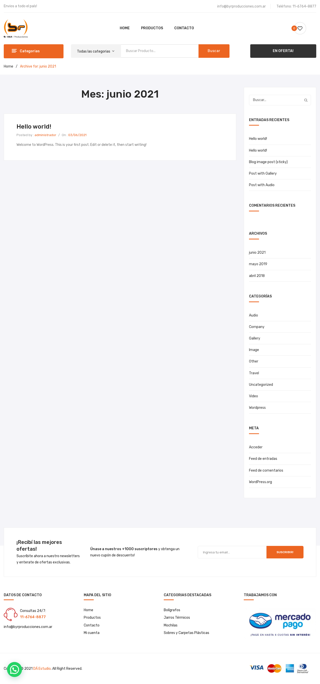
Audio (253, 315)
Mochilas (171, 625)
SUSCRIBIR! (284, 552)
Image (254, 350)
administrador (45, 135)
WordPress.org (260, 482)
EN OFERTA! (283, 51)
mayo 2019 (258, 264)
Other (253, 361)
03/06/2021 (77, 135)
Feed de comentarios (266, 470)
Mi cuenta (92, 633)
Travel (254, 373)
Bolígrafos (172, 610)
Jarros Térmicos (177, 617)
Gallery (254, 338)
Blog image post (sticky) (268, 162)
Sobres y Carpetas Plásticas (186, 633)
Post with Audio (261, 185)
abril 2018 (257, 276)
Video (253, 396)
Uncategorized (261, 385)
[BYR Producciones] (16, 28)
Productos (92, 617)
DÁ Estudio (42, 668)
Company (256, 327)
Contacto (92, 625)
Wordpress (257, 408)
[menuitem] (125, 28)
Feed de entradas (263, 459)
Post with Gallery (263, 173)
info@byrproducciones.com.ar (241, 6)
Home (8, 66)
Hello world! (33, 126)
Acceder (255, 447)
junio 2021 (257, 252)
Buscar (214, 51)
